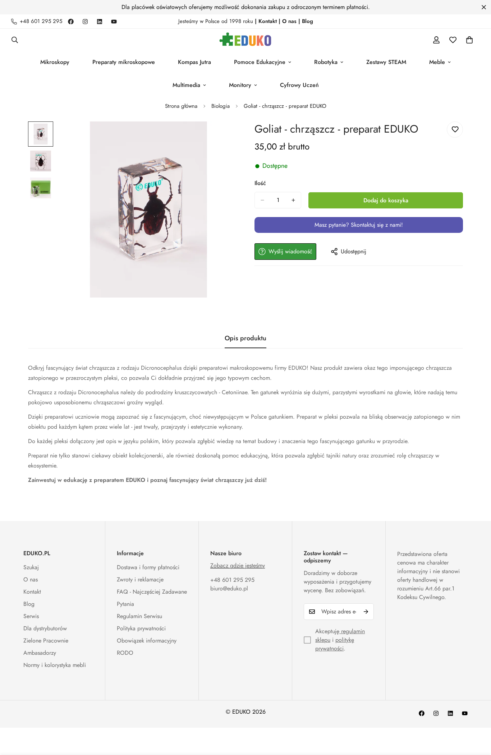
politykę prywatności (334, 644)
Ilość (260, 183)
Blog (29, 604)
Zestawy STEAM (386, 62)
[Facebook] (71, 21)
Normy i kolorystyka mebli (54, 665)
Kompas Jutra (194, 62)
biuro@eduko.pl (229, 588)
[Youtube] (114, 21)
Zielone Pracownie (45, 640)
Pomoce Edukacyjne (259, 62)
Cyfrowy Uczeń (299, 85)
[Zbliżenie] (221, 137)
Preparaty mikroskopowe (123, 62)
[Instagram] (85, 21)
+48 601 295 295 (232, 580)
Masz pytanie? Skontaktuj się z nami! (359, 225)
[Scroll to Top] (477, 716)
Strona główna (181, 106)
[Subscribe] (366, 611)
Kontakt (32, 592)
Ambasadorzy (39, 653)
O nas (30, 579)
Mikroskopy (54, 62)
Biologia (220, 106)
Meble (437, 62)
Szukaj (31, 567)
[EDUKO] (245, 40)
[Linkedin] (99, 21)
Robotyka (326, 62)
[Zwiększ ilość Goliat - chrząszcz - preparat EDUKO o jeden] (293, 200)
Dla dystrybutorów (45, 628)
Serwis (31, 616)
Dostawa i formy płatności (148, 567)
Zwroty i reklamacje (140, 579)
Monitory (240, 85)
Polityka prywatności (141, 628)
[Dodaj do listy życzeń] (455, 129)
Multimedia (186, 85)
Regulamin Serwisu (139, 616)
